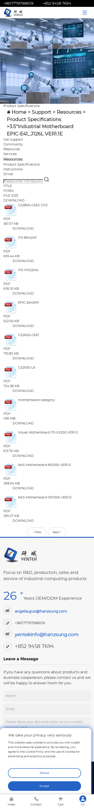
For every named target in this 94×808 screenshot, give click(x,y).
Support (41, 112)
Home (19, 112)
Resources (69, 112)
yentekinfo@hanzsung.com (46, 634)
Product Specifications (34, 119)
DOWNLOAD (23, 228)
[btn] (46, 181)
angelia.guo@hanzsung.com (41, 611)
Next (55, 532)
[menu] (84, 12)
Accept (44, 786)
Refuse (44, 773)
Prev (38, 532)
